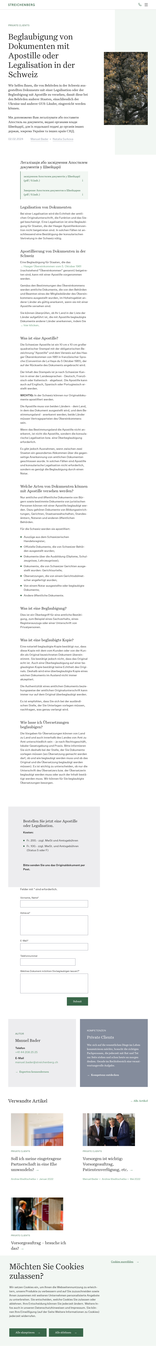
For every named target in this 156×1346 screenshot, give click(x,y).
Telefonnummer (29, 955)
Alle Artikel (140, 1100)
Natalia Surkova (63, 139)
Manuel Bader (39, 139)
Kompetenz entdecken (104, 1075)
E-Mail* (24, 940)
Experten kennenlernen (34, 1071)
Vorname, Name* (29, 897)
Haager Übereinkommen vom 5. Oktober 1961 (52, 266)
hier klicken (31, 325)
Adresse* (25, 912)
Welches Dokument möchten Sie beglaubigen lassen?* (50, 971)
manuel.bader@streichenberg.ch (36, 1062)
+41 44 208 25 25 (26, 1052)
